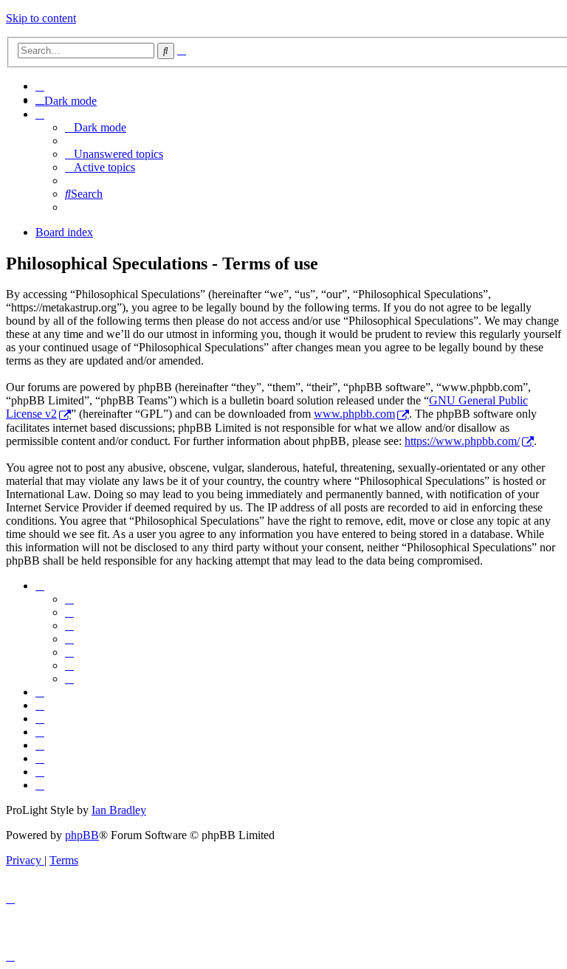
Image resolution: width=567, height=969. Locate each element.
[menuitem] (39, 86)
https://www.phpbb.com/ (462, 441)
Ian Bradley (119, 810)
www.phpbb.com (354, 413)
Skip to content (41, 18)
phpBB (82, 835)
